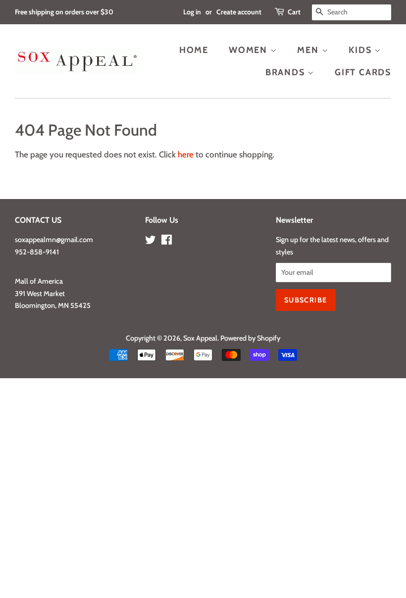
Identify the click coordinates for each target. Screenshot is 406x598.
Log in (192, 11)
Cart (294, 11)
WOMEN (249, 50)
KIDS (361, 50)
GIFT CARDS (363, 72)
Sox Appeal (200, 338)
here (186, 154)
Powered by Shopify (250, 338)
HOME (193, 50)
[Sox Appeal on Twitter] (150, 241)
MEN (309, 50)
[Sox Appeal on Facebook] (166, 241)
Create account (238, 11)
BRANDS (286, 72)
